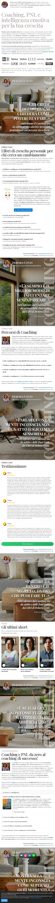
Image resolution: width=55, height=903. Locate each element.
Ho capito (4, 900)
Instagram (45, 51)
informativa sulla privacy (35, 897)
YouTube (4, 53)
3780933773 (27, 255)
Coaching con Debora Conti (24, 381)
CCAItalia (31, 35)
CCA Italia (15, 762)
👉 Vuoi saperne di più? (18, 812)
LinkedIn (13, 51)
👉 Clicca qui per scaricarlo (23, 210)
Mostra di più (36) (27, 544)
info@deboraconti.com (45, 253)
